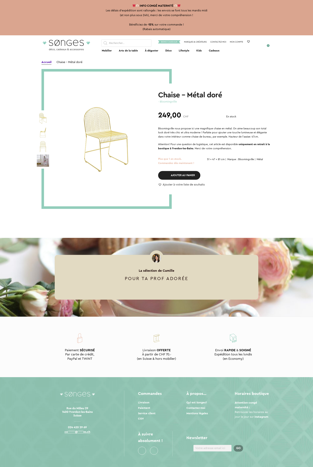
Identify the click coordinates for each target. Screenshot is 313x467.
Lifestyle (184, 50)
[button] (181, 184)
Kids (199, 50)
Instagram (154, 451)
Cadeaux (214, 50)
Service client (146, 413)
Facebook (142, 451)
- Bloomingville (167, 101)
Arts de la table (128, 50)
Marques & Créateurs (195, 42)
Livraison (143, 402)
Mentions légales (197, 413)
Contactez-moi (218, 42)
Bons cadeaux (169, 42)
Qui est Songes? (196, 402)
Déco (168, 50)
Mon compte (236, 42)
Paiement (144, 408)
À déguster (151, 50)
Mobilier (107, 50)
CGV (141, 418)
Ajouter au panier (183, 175)
